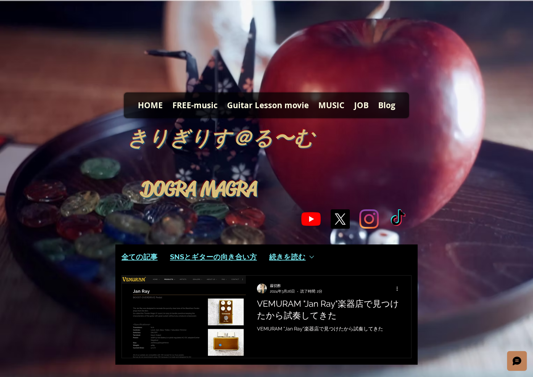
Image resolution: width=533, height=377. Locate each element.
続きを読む (287, 256)
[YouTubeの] (311, 219)
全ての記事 (140, 256)
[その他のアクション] (399, 288)
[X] (340, 219)
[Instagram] (369, 219)
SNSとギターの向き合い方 (213, 256)
